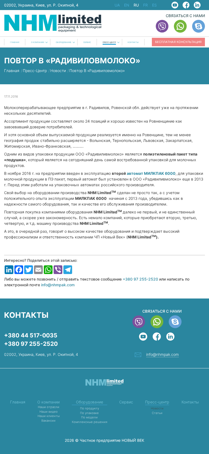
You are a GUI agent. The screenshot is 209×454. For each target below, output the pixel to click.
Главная (14, 42)
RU (136, 5)
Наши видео (48, 411)
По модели (89, 417)
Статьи (157, 413)
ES (154, 5)
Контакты (133, 42)
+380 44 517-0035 (30, 335)
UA (117, 5)
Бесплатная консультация (178, 42)
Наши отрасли (48, 407)
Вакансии (48, 420)
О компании (37, 42)
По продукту (89, 408)
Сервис (87, 42)
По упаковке (89, 413)
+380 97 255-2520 (140, 279)
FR (145, 5)
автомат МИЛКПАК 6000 (151, 173)
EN (126, 5)
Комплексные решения (89, 422)
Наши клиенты (49, 416)
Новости (157, 408)
